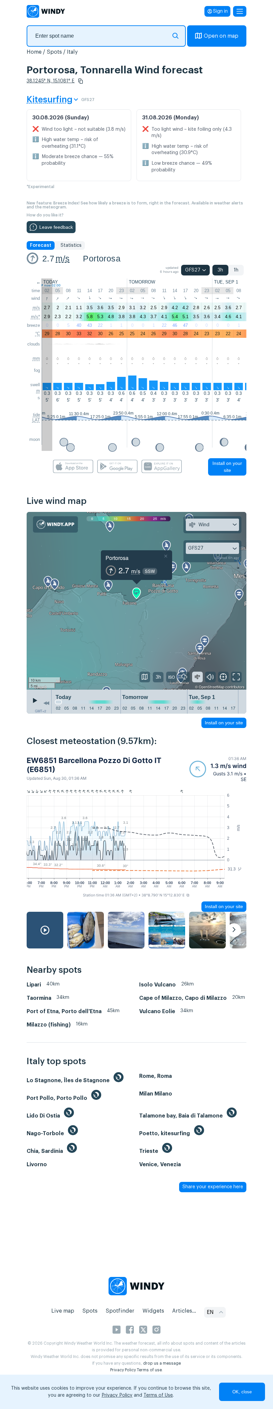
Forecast (40, 245)
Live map (62, 1311)
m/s (63, 258)
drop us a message (162, 1363)
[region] (136, 600)
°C (37, 333)
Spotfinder (120, 1311)
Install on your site (227, 467)
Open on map (221, 36)
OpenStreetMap (211, 686)
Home (34, 52)
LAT (36, 420)
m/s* (35, 316)
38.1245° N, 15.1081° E (51, 81)
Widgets (153, 1311)
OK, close (242, 1391)
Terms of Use (158, 1395)
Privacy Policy (123, 1370)
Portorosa (102, 258)
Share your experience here (212, 1187)
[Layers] (144, 677)
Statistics (71, 245)
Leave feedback (56, 227)
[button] (80, 81)
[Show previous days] (46, 703)
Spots (54, 52)
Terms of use (149, 1370)
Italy (72, 52)
